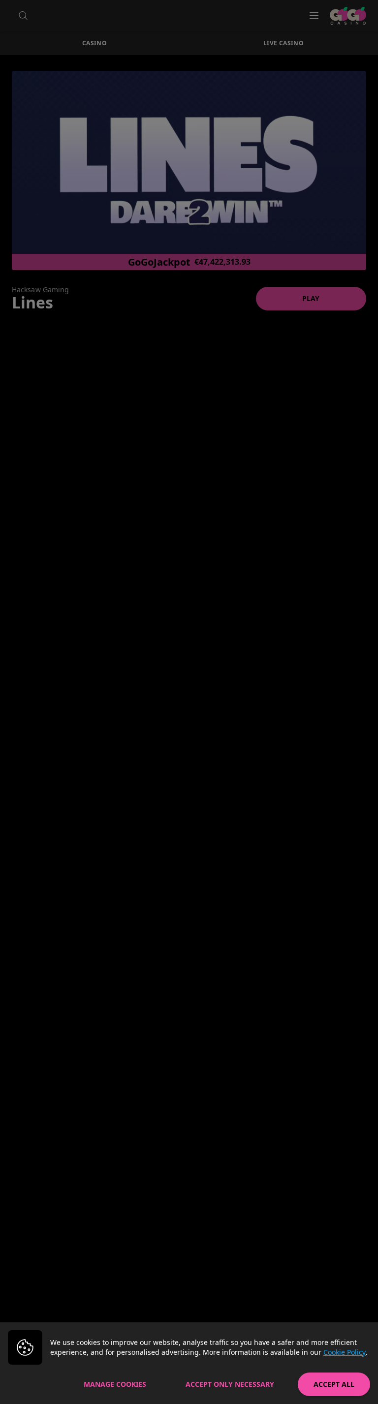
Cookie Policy (344, 1352)
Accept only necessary (230, 1384)
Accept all (334, 1384)
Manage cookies (115, 1384)
